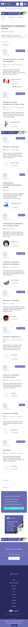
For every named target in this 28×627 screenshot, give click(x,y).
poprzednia (5, 480)
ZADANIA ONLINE (16, 203)
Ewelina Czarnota (15, 162)
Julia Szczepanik (15, 280)
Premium (14, 600)
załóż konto (14, 508)
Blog (14, 580)
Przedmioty (14, 606)
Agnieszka (13, 393)
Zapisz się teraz (14, 558)
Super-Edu (3, 17)
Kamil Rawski (14, 241)
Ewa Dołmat (14, 466)
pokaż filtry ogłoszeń (14, 8)
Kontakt (14, 594)
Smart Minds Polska (15, 122)
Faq (14, 591)
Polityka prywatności (14, 582)
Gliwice (2, 19)
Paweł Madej (14, 354)
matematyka (20, 17)
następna (5, 487)
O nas (14, 597)
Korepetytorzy (12, 17)
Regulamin (14, 585)
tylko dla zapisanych (17, 86)
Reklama (14, 588)
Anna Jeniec (14, 316)
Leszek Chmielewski (16, 79)
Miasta (14, 603)
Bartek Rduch (14, 430)
